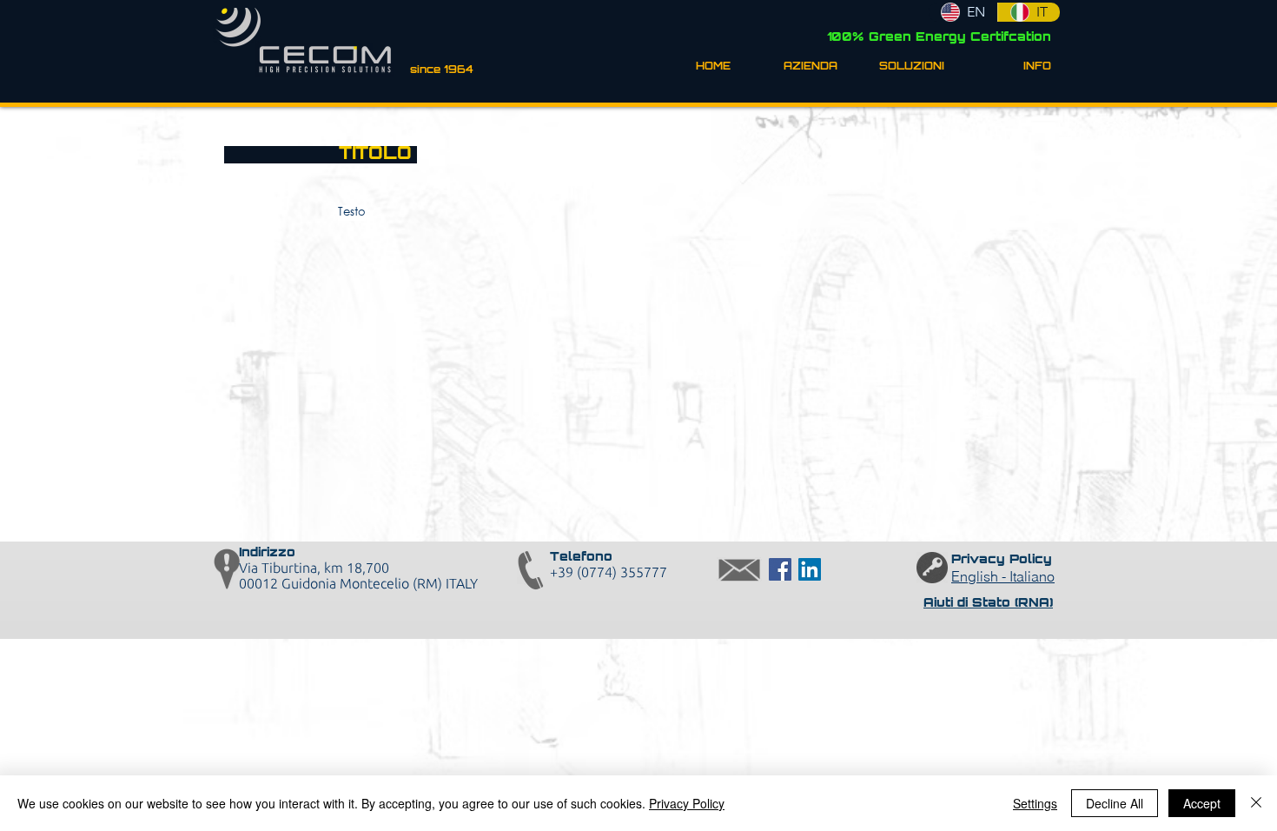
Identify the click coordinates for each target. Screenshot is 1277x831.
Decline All (1114, 803)
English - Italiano (1003, 576)
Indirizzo (267, 553)
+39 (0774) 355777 (608, 572)
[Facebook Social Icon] (780, 569)
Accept (1202, 803)
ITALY (462, 583)
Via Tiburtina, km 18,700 (314, 567)
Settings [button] (1035, 803)
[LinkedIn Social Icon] (809, 569)
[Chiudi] (1256, 803)
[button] (797, 67)
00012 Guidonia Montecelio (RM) (342, 583)
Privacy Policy (687, 803)
